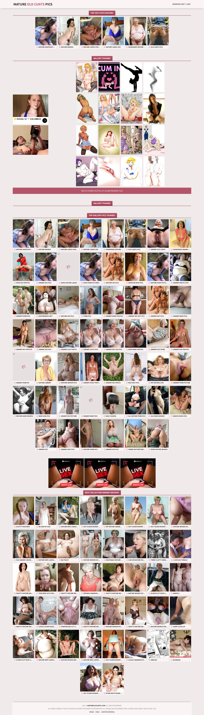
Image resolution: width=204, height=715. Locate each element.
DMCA (98, 712)
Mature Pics (32, 4)
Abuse (91, 712)
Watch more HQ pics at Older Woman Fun (102, 190)
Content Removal (108, 712)
